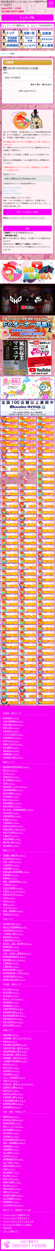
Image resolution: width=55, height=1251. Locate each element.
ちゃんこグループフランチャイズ (18, 1221)
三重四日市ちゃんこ (12, 940)
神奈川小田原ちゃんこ (13, 832)
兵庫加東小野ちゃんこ (13, 1097)
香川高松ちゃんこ (11, 1133)
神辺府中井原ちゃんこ (13, 1195)
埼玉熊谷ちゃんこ (11, 796)
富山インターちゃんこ (13, 999)
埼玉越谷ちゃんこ (11, 845)
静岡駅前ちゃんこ (11, 946)
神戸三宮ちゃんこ (11, 1067)
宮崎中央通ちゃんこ (12, 1182)
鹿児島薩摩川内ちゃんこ (14, 1139)
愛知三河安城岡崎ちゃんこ (15, 927)
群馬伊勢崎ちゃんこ (12, 839)
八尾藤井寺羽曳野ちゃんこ (15, 1061)
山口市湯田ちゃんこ (12, 1198)
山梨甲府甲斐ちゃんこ (13, 1008)
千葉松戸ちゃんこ (11, 835)
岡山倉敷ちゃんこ (11, 1172)
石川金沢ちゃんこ (11, 995)
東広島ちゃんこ (10, 1175)
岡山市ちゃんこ (10, 1185)
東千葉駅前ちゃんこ (12, 780)
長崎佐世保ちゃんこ (12, 1123)
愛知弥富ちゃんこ (11, 937)
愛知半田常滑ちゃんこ (13, 969)
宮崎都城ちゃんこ (11, 1146)
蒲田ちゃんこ (9, 904)
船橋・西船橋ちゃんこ (13, 911)
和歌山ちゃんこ (10, 1041)
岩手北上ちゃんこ (11, 741)
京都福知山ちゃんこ (12, 1107)
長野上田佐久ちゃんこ (13, 1022)
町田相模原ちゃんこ (12, 803)
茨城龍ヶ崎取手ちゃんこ (14, 855)
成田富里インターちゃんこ (15, 786)
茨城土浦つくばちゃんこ (14, 829)
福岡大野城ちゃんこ (12, 1165)
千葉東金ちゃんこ (11, 822)
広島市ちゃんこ (10, 1156)
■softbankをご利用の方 (12, 193)
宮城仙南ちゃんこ (11, 718)
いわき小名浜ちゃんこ (13, 734)
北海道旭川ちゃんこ (12, 737)
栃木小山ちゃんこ (11, 799)
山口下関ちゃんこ (11, 1162)
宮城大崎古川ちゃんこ (13, 724)
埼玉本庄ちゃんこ (11, 812)
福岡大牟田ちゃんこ (12, 1188)
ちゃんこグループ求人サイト (16, 1218)
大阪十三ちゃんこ (11, 1080)
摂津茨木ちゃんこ (11, 1090)
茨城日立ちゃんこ (11, 914)
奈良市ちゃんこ (10, 1064)
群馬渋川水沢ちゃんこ (13, 826)
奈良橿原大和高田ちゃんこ (15, 1044)
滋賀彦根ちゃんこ (11, 1034)
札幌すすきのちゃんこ (13, 744)
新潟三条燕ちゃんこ (12, 1025)
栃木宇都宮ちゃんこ (12, 793)
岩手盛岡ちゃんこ (11, 747)
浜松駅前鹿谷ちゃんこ (13, 976)
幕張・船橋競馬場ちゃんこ (15, 881)
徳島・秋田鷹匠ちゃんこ (14, 1142)
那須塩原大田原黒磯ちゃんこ (16, 871)
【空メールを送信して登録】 (27, 212)
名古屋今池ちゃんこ (12, 923)
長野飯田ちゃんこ (11, 1005)
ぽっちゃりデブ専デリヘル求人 (17, 1224)
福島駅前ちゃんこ (11, 754)
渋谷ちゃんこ (9, 901)
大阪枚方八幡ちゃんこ (13, 1087)
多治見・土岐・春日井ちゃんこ (17, 943)
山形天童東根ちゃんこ (13, 721)
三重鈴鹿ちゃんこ (11, 966)
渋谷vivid (7, 1227)
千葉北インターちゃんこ (14, 891)
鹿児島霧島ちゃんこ (12, 1129)
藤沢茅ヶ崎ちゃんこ (12, 842)
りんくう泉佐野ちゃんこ (14, 1077)
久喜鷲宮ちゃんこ (11, 865)
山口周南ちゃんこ (11, 1152)
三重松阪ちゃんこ (11, 963)
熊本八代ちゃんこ (11, 1179)
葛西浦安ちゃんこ (11, 875)
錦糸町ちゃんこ (10, 819)
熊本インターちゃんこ (13, 1126)
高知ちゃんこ (9, 1169)
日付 (5, 72)
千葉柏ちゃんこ (10, 884)
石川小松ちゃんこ (11, 989)
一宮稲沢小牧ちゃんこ (13, 933)
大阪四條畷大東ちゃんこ (14, 1100)
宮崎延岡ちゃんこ (11, 1201)
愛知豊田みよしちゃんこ (14, 960)
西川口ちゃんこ (10, 770)
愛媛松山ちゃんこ (11, 1116)
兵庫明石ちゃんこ (11, 1071)
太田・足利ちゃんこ (12, 861)
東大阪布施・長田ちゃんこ (15, 1054)
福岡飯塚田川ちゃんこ (13, 1159)
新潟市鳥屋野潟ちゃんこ (14, 1015)
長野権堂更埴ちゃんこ (13, 1012)
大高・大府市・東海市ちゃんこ (17, 953)
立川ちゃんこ (9, 773)
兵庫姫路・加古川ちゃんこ (15, 1057)
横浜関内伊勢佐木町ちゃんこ (16, 767)
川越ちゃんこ (9, 783)
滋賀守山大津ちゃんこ (13, 1093)
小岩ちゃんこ (9, 897)
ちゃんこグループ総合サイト (16, 1214)
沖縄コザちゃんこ (11, 1192)
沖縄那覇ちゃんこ (11, 1149)
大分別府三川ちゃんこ (13, 1205)
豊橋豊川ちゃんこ (11, 950)
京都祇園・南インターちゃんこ (17, 1038)
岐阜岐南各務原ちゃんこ (14, 956)
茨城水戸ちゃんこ (11, 776)
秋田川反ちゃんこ (11, 727)
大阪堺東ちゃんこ (11, 1074)
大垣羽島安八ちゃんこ (13, 930)
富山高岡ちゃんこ (11, 992)
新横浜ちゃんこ (10, 878)
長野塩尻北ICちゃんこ (13, 1018)
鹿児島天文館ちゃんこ (13, 1120)
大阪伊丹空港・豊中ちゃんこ (16, 1048)
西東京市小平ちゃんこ (13, 894)
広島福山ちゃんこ (11, 1136)
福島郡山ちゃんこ (11, 750)
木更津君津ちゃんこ (12, 816)
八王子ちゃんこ (10, 907)
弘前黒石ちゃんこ (11, 731)
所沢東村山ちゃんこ (12, 858)
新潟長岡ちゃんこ (11, 1002)
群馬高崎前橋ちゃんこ (13, 789)
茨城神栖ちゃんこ (11, 868)
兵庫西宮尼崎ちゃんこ (13, 1103)
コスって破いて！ (11, 1231)
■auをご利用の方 (10, 190)
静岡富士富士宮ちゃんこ (14, 979)
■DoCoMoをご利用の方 (12, 187)
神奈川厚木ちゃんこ (12, 806)
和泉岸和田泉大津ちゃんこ (15, 1051)
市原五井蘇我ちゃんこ (13, 888)
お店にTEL (28, 17)
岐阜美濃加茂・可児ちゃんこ (16, 973)
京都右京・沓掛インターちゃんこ (18, 1084)
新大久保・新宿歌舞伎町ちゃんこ (18, 809)
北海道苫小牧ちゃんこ (13, 757)
